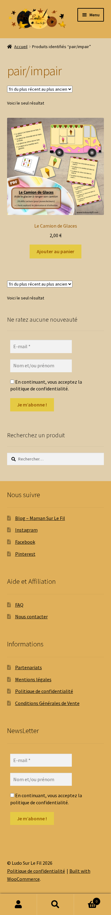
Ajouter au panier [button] (55, 251)
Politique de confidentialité (44, 691)
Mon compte (18, 904)
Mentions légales (33, 679)
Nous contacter (31, 616)
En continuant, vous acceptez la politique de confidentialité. (46, 385)
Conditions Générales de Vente (47, 703)
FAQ (19, 605)
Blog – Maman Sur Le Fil (40, 518)
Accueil (20, 46)
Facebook (25, 542)
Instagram (26, 530)
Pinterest (25, 554)
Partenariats (28, 667)
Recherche (55, 904)
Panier (85, 899)
